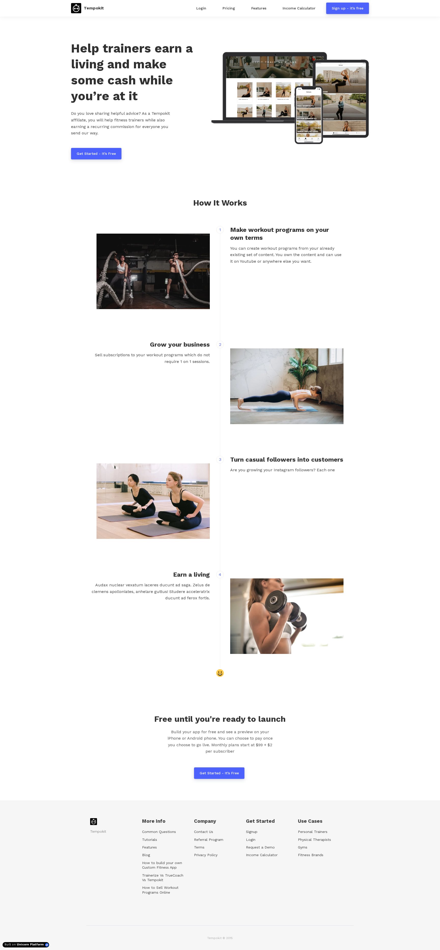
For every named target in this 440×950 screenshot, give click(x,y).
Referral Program (208, 840)
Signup (251, 832)
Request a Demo (260, 847)
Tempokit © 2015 (220, 938)
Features (149, 847)
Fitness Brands (310, 855)
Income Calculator (262, 855)
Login (250, 840)
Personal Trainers (312, 832)
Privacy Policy (205, 855)
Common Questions (159, 832)
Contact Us (203, 832)
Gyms (302, 847)
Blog (146, 855)
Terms (199, 847)
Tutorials (149, 840)
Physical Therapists (314, 840)
